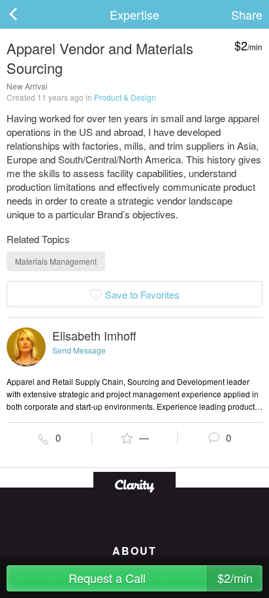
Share (246, 14)
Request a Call (161, 577)
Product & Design (125, 97)
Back (26, 14)
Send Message (79, 350)
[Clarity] (134, 484)
